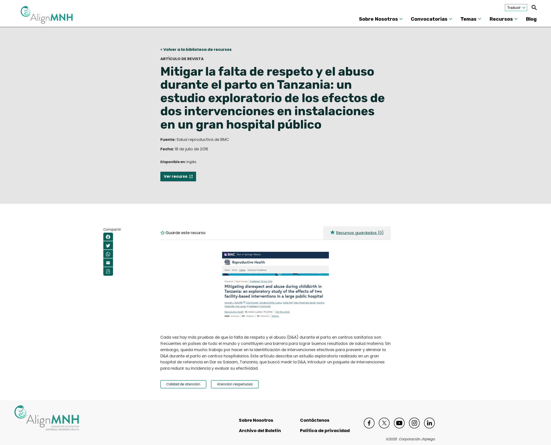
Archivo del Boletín (260, 431)
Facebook (369, 423)
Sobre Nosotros (378, 19)
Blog (531, 19)
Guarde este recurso (186, 232)
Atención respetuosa (234, 384)
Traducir (514, 8)
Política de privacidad (325, 431)
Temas (468, 19)
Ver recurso (175, 176)
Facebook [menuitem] (108, 237)
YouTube (399, 423)
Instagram (414, 423)
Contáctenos (314, 420)
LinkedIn (429, 423)
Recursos (501, 19)
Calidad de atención (183, 384)
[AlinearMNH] (46, 16)
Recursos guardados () (360, 232)
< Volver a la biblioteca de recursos (196, 49)
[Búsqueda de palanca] (534, 7)
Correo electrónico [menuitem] (108, 262)
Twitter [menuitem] (108, 245)
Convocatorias (429, 19)
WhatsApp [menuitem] (108, 254)
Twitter (384, 423)
